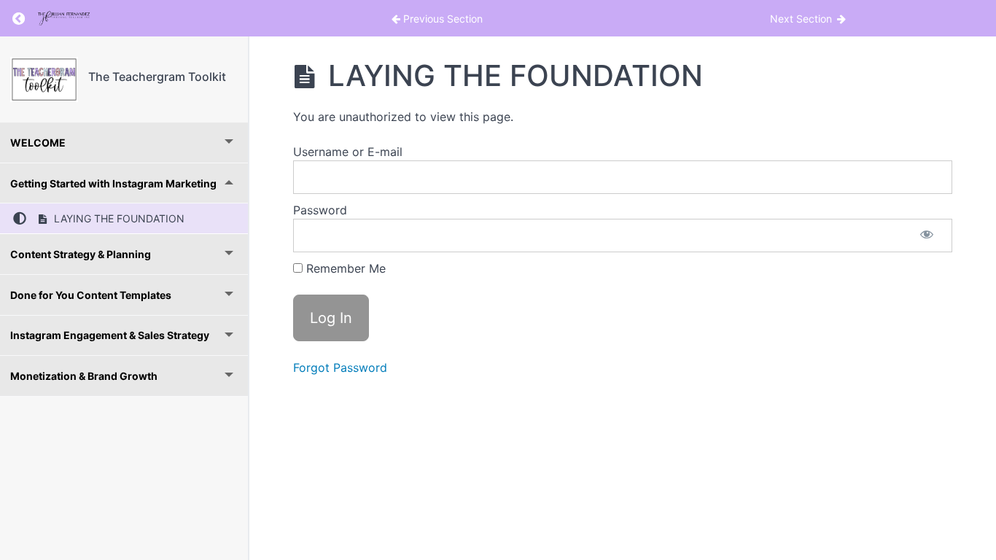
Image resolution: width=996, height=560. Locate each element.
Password (320, 210)
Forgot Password (340, 367)
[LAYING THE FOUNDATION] (44, 79)
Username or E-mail (347, 151)
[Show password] (926, 235)
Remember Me (344, 268)
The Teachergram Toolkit (157, 76)
